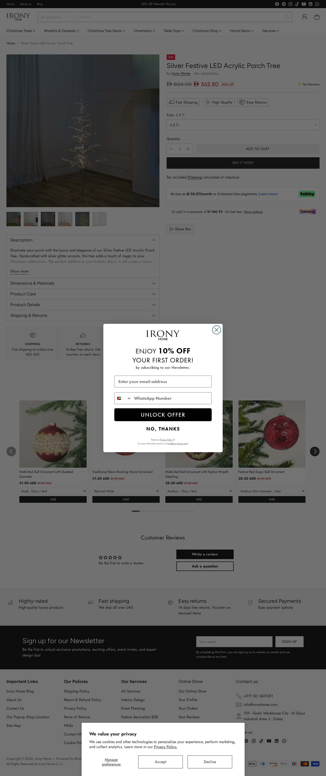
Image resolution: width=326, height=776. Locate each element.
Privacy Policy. (165, 747)
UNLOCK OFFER (163, 414)
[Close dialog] (216, 330)
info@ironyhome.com (177, 443)
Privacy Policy (166, 439)
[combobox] (123, 398)
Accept (160, 762)
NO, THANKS (163, 429)
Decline (210, 762)
